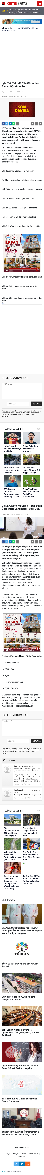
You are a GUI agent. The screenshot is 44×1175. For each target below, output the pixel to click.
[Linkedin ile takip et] (22, 1164)
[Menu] (40, 3)
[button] (32, 123)
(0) (25, 784)
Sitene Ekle (21, 1157)
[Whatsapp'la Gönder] (13, 123)
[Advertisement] (22, 58)
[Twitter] (6, 123)
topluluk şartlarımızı (19, 411)
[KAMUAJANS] (14, 3)
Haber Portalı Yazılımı (13, 1172)
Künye (15, 1154)
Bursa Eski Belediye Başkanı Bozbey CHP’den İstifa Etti (23, 11)
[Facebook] (3, 123)
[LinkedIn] (10, 123)
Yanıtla (18, 784)
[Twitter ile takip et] (16, 1164)
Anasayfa (8, 28)
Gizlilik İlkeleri (33, 1154)
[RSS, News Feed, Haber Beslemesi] (27, 1164)
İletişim (23, 1154)
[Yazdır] (17, 123)
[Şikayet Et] (40, 784)
